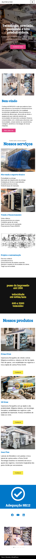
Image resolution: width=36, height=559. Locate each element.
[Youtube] (18, 515)
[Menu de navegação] (32, 2)
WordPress (15, 557)
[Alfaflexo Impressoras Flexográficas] (6, 2)
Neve (3, 557)
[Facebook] (12, 515)
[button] (18, 47)
